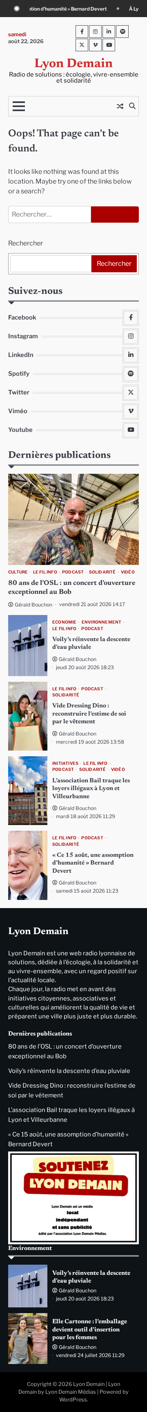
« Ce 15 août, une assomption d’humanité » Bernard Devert (93, 863)
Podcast (73, 572)
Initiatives (65, 763)
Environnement (102, 622)
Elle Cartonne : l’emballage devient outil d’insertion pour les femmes (89, 1330)
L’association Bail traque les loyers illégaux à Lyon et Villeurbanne (91, 789)
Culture (18, 572)
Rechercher (25, 243)
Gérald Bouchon (33, 605)
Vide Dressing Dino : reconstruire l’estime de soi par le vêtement (89, 714)
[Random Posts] (120, 106)
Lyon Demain (73, 64)
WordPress (73, 1400)
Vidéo (128, 572)
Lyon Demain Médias (70, 1392)
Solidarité (102, 572)
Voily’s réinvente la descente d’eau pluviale (69, 1071)
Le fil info (45, 572)
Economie (64, 622)
